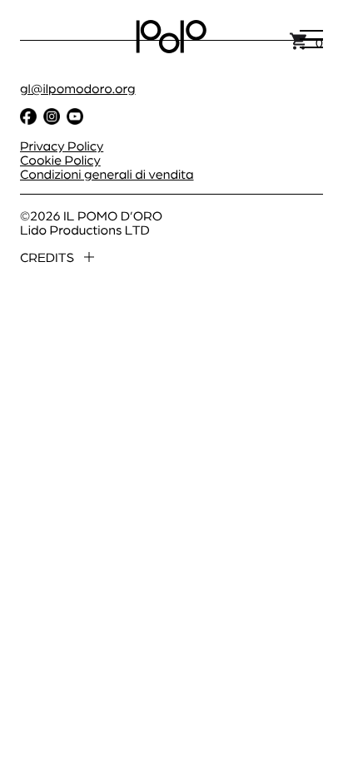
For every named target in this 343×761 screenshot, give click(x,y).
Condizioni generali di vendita (107, 173)
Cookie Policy (60, 159)
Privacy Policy (61, 145)
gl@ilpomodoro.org (78, 88)
